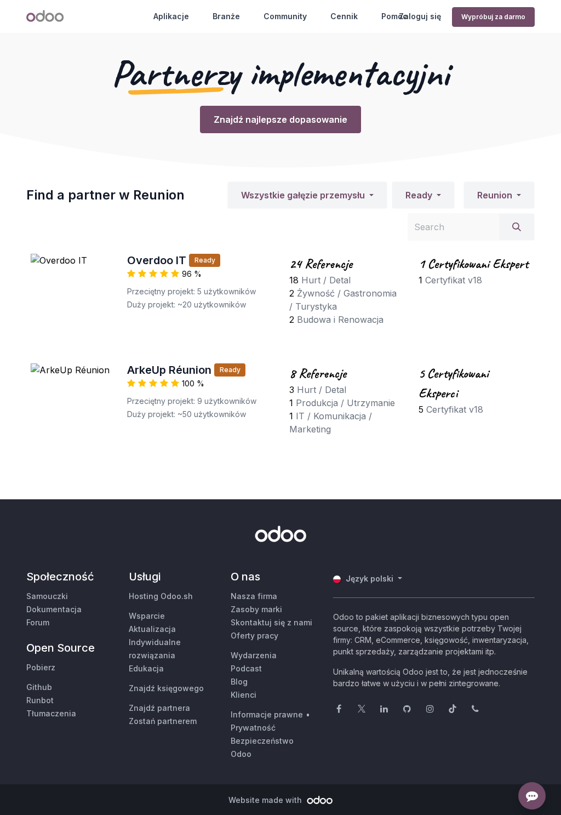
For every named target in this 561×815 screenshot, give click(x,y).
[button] (307, 195)
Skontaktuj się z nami (271, 622)
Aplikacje (171, 16)
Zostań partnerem (163, 721)
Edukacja (146, 668)
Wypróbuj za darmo (493, 17)
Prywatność (253, 727)
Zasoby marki (256, 609)
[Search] (517, 227)
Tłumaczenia (51, 713)
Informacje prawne (267, 714)
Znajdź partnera (159, 708)
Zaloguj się (420, 16)
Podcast (246, 668)
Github (39, 687)
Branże (226, 16)
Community (285, 16)
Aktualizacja (152, 629)
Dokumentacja (54, 609)
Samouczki (47, 596)
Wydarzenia (254, 655)
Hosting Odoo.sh (161, 596)
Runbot (40, 700)
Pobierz (40, 667)
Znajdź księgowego (166, 688)
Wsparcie (147, 615)
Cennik (344, 16)
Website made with (266, 800)
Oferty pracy (254, 635)
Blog (239, 681)
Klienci (243, 694)
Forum (37, 622)
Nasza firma (254, 596)
